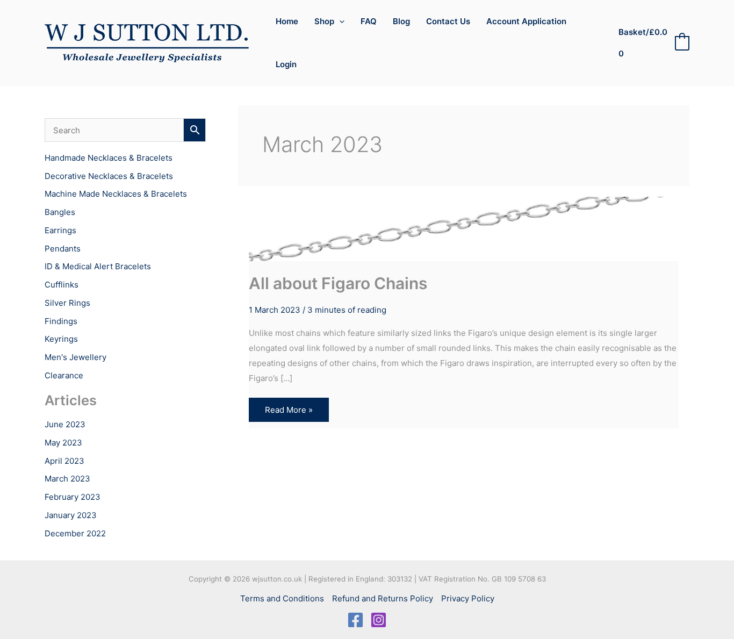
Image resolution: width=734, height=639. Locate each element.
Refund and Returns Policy (382, 598)
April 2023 (64, 461)
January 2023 (71, 515)
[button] (339, 21)
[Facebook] (355, 620)
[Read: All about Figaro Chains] (463, 223)
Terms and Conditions (282, 598)
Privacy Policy (467, 598)
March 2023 (67, 478)
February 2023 (72, 497)
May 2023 (63, 442)
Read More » (288, 413)
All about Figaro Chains (338, 283)
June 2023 (65, 424)
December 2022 (75, 533)
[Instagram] (378, 620)
